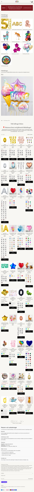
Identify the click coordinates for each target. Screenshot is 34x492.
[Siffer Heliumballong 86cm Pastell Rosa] (13, 343)
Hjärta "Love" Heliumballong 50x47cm (21, 405)
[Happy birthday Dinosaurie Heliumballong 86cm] (29, 292)
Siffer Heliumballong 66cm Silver (4, 171)
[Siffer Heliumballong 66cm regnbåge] (13, 165)
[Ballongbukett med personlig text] (13, 228)
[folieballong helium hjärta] (28, 48)
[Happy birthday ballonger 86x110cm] (4, 343)
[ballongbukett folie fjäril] (13, 318)
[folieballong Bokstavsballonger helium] (17, 24)
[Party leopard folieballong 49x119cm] (29, 400)
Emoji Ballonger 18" (4, 297)
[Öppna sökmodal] (30, 2)
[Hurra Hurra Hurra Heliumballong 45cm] (4, 318)
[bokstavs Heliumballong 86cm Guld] (4, 228)
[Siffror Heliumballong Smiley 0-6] (4, 400)
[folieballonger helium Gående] (17, 36)
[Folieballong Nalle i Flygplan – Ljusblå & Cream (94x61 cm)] (13, 400)
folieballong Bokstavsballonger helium (17, 29)
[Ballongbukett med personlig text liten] (21, 228)
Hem (1, 120)
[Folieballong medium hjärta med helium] (13, 191)
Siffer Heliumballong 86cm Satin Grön (4, 271)
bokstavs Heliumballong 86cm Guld (4, 234)
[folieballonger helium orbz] (28, 36)
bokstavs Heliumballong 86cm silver (4, 197)
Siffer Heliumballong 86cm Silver (21, 171)
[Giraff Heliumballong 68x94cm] (29, 318)
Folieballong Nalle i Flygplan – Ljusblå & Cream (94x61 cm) (13, 405)
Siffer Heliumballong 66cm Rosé (21, 324)
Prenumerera (30, 478)
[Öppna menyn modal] (1, 2)
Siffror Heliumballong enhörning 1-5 (13, 298)
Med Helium (19, 410)
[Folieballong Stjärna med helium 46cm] (29, 191)
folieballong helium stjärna (15, 53)
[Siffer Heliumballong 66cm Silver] (4, 165)
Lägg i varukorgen (5, 159)
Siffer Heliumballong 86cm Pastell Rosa (12, 349)
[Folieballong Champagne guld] (29, 376)
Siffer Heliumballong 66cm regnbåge (12, 171)
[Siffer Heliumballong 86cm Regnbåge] (29, 140)
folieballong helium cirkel (4, 53)
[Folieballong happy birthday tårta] (13, 376)
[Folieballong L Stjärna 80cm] (13, 266)
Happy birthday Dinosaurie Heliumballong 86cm (29, 298)
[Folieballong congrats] (4, 376)
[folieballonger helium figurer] (6, 36)
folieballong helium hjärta (26, 53)
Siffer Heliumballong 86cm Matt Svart (21, 298)
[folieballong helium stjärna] (17, 48)
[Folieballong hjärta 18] (29, 228)
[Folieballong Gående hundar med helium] (21, 376)
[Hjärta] (21, 400)
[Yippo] (17, 1)
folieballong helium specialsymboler (27, 29)
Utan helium (28, 303)
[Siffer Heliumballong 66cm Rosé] (21, 318)
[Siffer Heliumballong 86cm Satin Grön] (4, 266)
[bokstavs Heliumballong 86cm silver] (4, 191)
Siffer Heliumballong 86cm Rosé (21, 145)
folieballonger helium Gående (16, 41)
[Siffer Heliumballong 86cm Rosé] (21, 140)
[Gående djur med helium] (29, 266)
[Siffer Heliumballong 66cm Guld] (4, 140)
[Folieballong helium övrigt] (6, 60)
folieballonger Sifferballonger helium (6, 29)
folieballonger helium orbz (26, 41)
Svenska (2, 485)
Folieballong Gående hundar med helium (21, 382)
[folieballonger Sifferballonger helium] (6, 24)
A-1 (5, 219)
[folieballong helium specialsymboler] (28, 24)
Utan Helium (22, 410)
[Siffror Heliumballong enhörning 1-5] (13, 292)
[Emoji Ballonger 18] (4, 292)
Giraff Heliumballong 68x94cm (29, 324)
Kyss (4, 302)
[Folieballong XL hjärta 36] (29, 343)
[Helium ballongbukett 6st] (21, 191)
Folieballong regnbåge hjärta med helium (21, 349)
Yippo (6, 486)
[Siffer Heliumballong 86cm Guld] (13, 140)
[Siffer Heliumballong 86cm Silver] (21, 165)
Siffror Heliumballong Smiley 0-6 (4, 405)
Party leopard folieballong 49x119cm (29, 405)
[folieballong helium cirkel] (6, 48)
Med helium (26, 303)
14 (21, 421)
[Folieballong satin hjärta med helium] (29, 165)
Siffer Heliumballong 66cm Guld (4, 145)
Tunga (2, 302)
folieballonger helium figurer (4, 41)
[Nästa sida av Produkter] (23, 421)
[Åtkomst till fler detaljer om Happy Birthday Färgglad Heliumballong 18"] (24, 107)
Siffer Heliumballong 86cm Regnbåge (29, 145)
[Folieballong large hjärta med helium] (21, 266)
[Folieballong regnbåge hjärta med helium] (21, 343)
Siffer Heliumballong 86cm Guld (12, 145)
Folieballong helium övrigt (4, 65)
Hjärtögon (6, 301)
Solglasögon (2, 301)
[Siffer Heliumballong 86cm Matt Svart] (21, 292)
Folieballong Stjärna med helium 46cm (29, 197)
